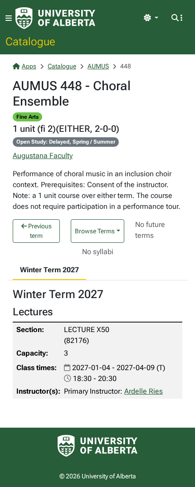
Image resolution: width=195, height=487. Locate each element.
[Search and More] (177, 18)
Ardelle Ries (143, 391)
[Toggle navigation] (8, 18)
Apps (29, 66)
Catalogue (30, 41)
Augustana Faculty (43, 155)
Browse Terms (95, 231)
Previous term (39, 230)
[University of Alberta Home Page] (55, 18)
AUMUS (98, 66)
